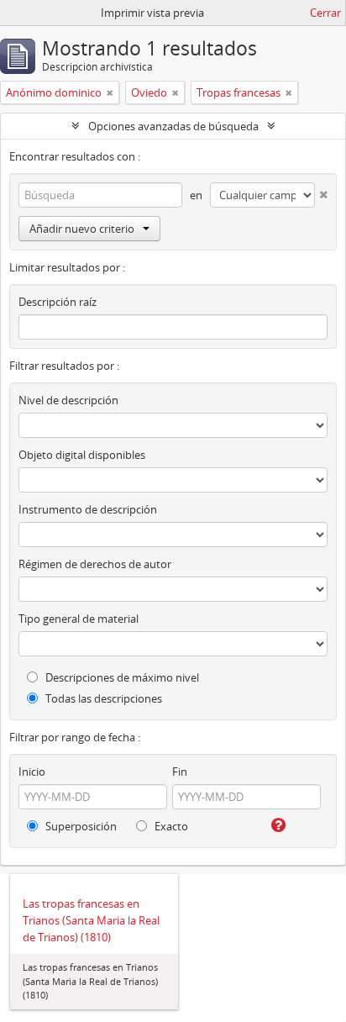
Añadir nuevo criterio (81, 228)
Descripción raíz (57, 301)
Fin (179, 771)
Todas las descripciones (102, 698)
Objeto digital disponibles (81, 454)
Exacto (170, 826)
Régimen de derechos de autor (94, 564)
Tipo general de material (78, 618)
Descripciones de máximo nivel (121, 677)
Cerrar (325, 12)
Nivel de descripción (68, 400)
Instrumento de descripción (87, 509)
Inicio (31, 771)
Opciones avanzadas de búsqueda (173, 126)
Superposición (80, 826)
